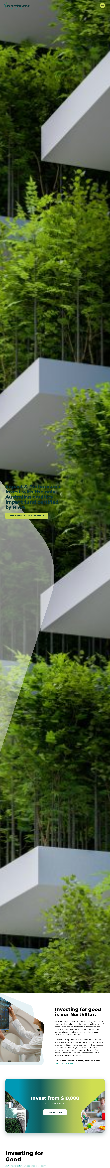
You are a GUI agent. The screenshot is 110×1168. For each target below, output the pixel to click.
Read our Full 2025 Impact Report (27, 516)
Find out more (55, 1112)
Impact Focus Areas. (64, 1063)
